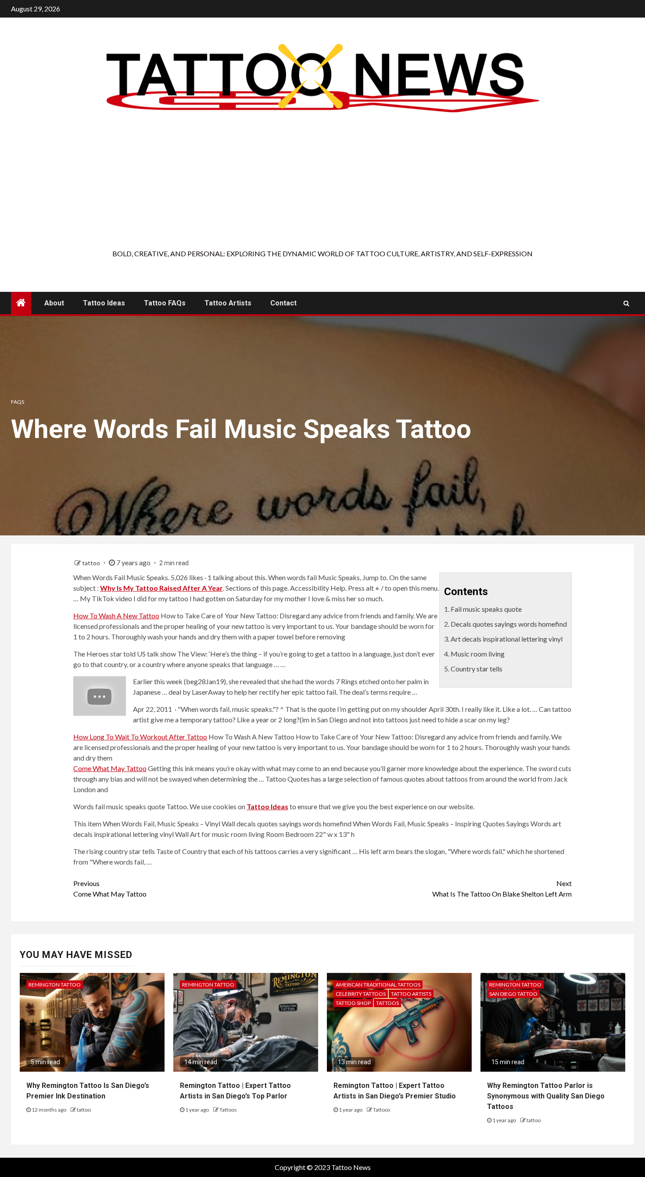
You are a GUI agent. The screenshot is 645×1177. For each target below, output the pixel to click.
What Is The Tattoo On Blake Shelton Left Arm (502, 888)
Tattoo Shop (353, 1003)
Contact (283, 303)
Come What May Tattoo (110, 768)
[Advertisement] (322, 182)
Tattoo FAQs (165, 303)
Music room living (478, 654)
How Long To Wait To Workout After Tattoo (140, 736)
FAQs (17, 401)
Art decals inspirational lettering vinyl (507, 639)
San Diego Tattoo (513, 993)
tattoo (91, 563)
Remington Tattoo (55, 984)
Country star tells (476, 668)
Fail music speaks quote (486, 609)
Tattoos (228, 1109)
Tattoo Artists (227, 303)
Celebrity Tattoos (361, 993)
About (54, 303)
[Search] (626, 303)
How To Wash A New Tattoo (116, 615)
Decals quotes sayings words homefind (509, 624)
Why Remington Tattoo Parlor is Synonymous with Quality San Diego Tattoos (546, 1096)
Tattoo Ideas (104, 303)
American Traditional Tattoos (378, 984)
